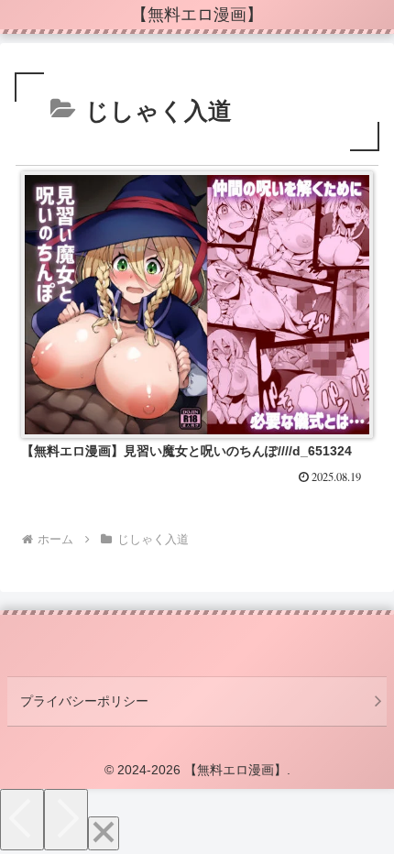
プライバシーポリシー (84, 701)
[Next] (66, 819)
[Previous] (22, 819)
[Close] (103, 833)
